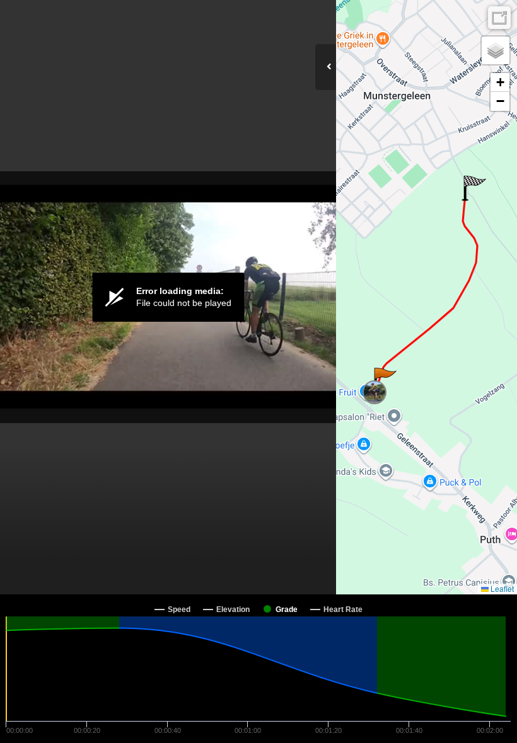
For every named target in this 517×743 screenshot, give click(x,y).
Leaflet (501, 588)
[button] (384, 380)
